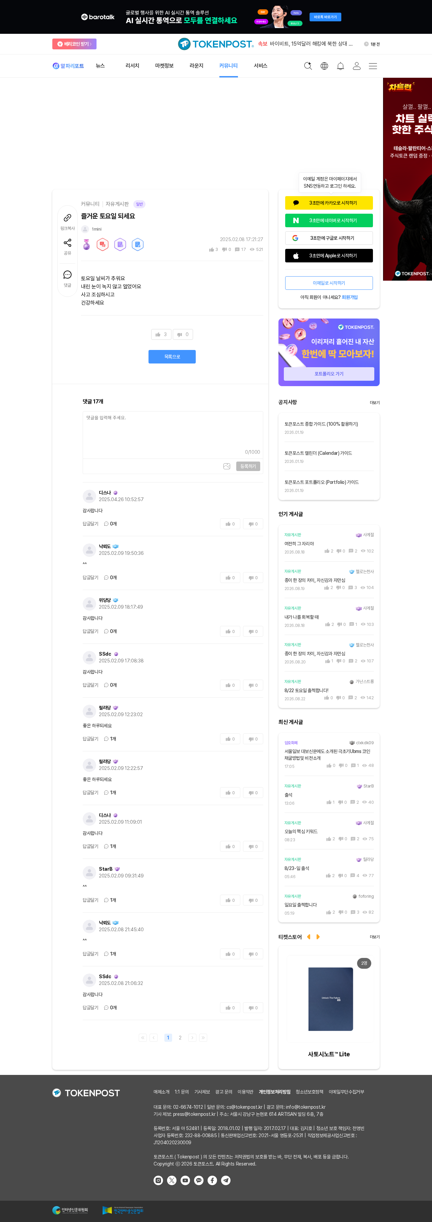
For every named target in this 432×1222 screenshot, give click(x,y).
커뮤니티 (90, 204)
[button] (319, 936)
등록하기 (248, 466)
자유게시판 (117, 204)
